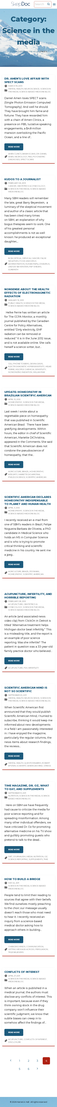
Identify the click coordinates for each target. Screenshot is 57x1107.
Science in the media (28, 51)
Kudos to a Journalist (22, 179)
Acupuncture (15, 604)
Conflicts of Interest (21, 972)
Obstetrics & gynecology (31, 186)
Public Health (15, 303)
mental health (15, 763)
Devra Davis (36, 363)
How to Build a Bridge (22, 879)
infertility (33, 668)
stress (47, 766)
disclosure (14, 1042)
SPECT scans (27, 159)
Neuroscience (31, 89)
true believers (16, 952)
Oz (46, 856)
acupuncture (15, 668)
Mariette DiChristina (29, 474)
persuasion (41, 949)
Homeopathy (15, 402)
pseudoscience (16, 477)
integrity (13, 474)
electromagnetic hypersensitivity (26, 366)
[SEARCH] (48, 4)
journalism (19, 856)
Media (29, 856)
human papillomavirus (37, 264)
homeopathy (36, 471)
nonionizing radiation (20, 372)
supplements (36, 859)
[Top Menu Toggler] (54, 4)
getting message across (21, 949)
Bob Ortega (14, 258)
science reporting (18, 859)
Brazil (25, 471)
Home (13, 51)
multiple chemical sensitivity (30, 369)
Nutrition (13, 796)
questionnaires (32, 763)
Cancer (12, 186)
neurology (21, 156)
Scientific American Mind (30, 766)
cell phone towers (18, 363)
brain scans (28, 154)
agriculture (14, 471)
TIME (46, 859)
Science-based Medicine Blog (35, 91)
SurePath (13, 269)
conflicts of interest (35, 1039)
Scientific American (36, 477)
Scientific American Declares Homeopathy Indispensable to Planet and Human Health (27, 500)
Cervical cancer (31, 258)
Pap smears (35, 266)
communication (34, 946)
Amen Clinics (15, 154)
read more (15, 148)
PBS (30, 156)
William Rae (39, 372)
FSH (25, 668)
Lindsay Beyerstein (18, 266)
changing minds (16, 946)
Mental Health (15, 89)
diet (10, 856)
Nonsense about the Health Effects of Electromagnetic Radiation (27, 293)
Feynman (34, 571)
